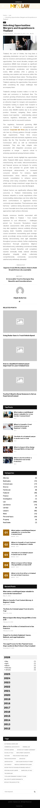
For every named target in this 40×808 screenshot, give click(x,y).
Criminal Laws (8, 484)
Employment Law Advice (23, 752)
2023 (7, 682)
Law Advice (7, 505)
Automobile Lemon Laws (11, 744)
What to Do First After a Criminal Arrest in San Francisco (23, 459)
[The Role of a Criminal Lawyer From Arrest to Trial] (8, 439)
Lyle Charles (7, 764)
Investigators (7, 499)
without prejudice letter (11, 782)
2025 (7, 674)
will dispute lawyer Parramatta (13, 779)
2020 (7, 695)
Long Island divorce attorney (24, 761)
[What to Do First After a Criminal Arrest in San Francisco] (8, 460)
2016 (7, 711)
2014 (7, 720)
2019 (7, 699)
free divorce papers (10, 758)
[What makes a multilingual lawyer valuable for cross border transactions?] (8, 414)
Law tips (5, 507)
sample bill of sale (26, 770)
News (5, 513)
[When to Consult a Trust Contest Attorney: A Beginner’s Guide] (8, 427)
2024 (7, 678)
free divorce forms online (20, 755)
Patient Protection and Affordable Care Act (17, 767)
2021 (7, 690)
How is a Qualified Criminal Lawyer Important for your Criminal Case (16, 365)
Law (4, 22)
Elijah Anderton (9, 33)
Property (6, 519)
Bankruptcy (7, 481)
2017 (7, 707)
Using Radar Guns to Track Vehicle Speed (19, 335)
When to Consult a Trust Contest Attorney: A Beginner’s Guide (23, 426)
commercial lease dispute (11, 746)
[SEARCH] (35, 792)
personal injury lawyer (11, 770)
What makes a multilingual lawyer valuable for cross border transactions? (23, 414)
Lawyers (6, 511)
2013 (7, 724)
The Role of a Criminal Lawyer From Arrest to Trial (25, 437)
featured (7, 755)
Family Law (6, 490)
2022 (7, 686)
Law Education (8, 761)
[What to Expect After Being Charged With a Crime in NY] (8, 449)
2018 (7, 703)
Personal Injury (8, 516)
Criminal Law (26, 746)
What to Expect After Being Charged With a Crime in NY (24, 448)
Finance (5, 496)
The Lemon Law (8, 773)
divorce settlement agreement (26, 749)
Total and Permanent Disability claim (15, 776)
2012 (7, 728)
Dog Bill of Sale (8, 752)
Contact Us (18, 2)
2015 (7, 716)
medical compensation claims (23, 764)
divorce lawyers (9, 749)
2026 (7, 657)
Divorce (5, 487)
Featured (6, 493)
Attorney (6, 478)
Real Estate (6, 522)
